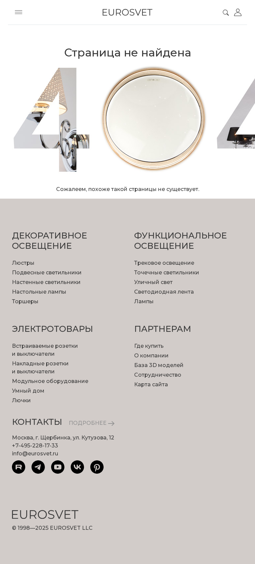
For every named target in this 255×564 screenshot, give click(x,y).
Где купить (149, 346)
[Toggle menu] (18, 12)
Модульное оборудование (50, 381)
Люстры (23, 263)
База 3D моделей (159, 365)
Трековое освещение (164, 263)
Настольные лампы (39, 292)
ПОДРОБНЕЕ (88, 423)
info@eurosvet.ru (35, 453)
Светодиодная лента (164, 292)
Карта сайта (151, 384)
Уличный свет (153, 282)
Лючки (21, 400)
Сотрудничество (157, 375)
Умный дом (28, 391)
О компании (151, 355)
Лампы (144, 301)
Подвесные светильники (47, 272)
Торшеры (25, 301)
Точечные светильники (166, 272)
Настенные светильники (46, 282)
